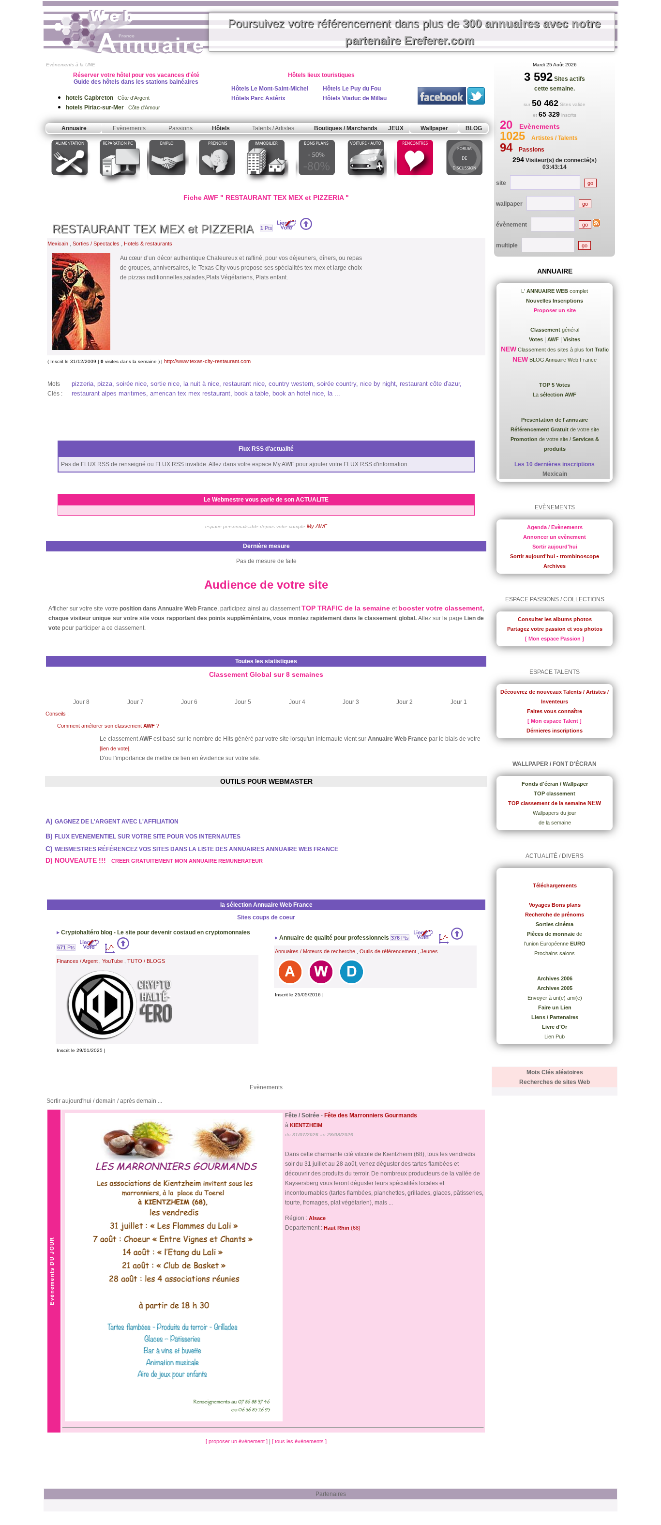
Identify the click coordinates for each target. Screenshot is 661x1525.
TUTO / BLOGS (146, 961)
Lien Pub (554, 1036)
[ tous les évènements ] (299, 1441)
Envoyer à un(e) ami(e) (554, 998)
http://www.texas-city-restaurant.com (207, 361)
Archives (554, 566)
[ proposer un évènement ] (237, 1441)
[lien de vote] (114, 748)
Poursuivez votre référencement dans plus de (414, 32)
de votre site (555, 429)
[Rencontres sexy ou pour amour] (414, 185)
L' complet (554, 291)
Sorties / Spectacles (96, 243)
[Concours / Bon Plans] (317, 185)
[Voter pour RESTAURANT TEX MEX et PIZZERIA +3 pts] (306, 228)
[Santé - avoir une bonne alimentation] (69, 185)
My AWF (317, 526)
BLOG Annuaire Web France (562, 360)
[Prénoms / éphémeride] (217, 185)
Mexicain (57, 243)
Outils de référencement (388, 951)
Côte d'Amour (113, 107)
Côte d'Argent (108, 98)
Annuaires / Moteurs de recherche (315, 951)
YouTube (112, 961)
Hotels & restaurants (148, 243)
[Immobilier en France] (266, 185)
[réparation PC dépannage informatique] (119, 185)
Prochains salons (554, 953)
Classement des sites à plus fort (562, 349)
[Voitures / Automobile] (366, 185)
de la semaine (555, 822)
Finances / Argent (77, 961)
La (554, 394)
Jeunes (429, 951)
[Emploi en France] (168, 185)
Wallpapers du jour (554, 813)
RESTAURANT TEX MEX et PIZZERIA (153, 228)
